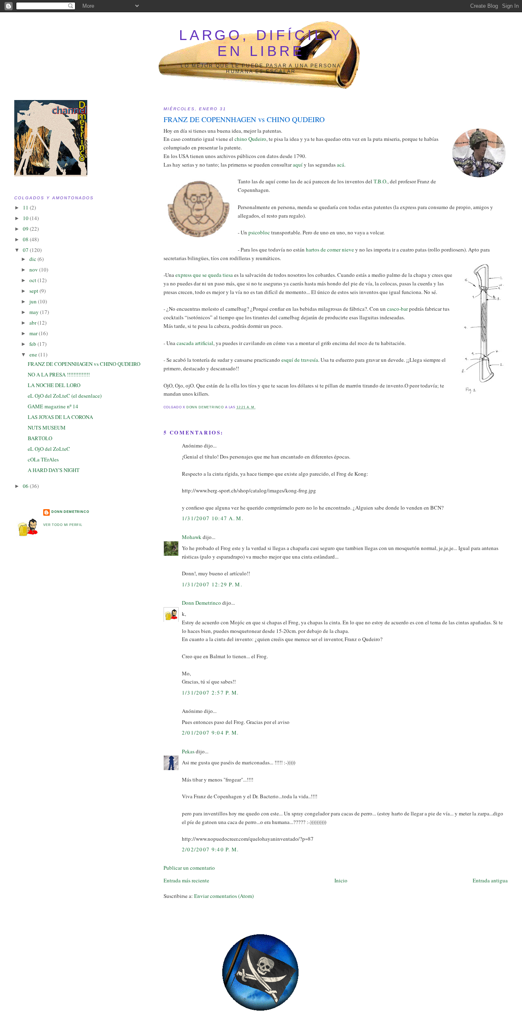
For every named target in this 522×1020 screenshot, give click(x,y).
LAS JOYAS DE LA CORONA (60, 417)
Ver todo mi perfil (62, 525)
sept (34, 290)
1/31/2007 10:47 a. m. (212, 518)
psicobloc (259, 232)
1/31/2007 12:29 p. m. (212, 584)
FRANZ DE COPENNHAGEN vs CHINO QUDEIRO (84, 363)
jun (33, 301)
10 (26, 218)
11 (26, 207)
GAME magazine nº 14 (53, 406)
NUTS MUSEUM (47, 427)
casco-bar (397, 308)
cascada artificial (195, 343)
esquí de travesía (299, 359)
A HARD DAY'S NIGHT (54, 470)
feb (33, 343)
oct (33, 280)
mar (34, 333)
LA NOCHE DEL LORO (54, 385)
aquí (298, 164)
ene (33, 354)
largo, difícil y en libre (261, 43)
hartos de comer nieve (330, 249)
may (34, 312)
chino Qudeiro (250, 139)
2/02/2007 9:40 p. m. (210, 849)
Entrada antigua (490, 880)
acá (340, 164)
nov (34, 269)
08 (26, 239)
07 (26, 250)
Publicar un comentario (189, 867)
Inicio (340, 880)
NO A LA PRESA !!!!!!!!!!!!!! (59, 374)
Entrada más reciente (186, 880)
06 (26, 486)
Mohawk (191, 537)
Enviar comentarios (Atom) (224, 896)
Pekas (188, 751)
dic (33, 259)
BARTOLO (40, 438)
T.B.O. (380, 181)
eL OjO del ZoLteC (49, 448)
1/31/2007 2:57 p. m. (210, 692)
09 (26, 228)
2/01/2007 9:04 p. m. (210, 732)
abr (33, 322)
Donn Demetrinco (201, 602)
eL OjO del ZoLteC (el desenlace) (65, 395)
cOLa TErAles (43, 459)
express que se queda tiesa (204, 274)
